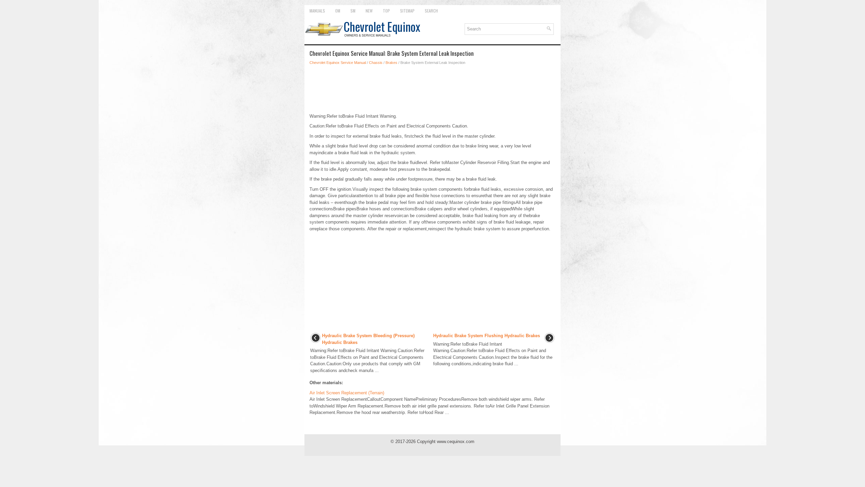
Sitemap (407, 11)
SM (352, 11)
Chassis (375, 63)
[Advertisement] (432, 89)
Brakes (391, 63)
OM (337, 11)
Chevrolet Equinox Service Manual (338, 63)
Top (386, 11)
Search (431, 11)
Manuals (317, 11)
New (369, 11)
